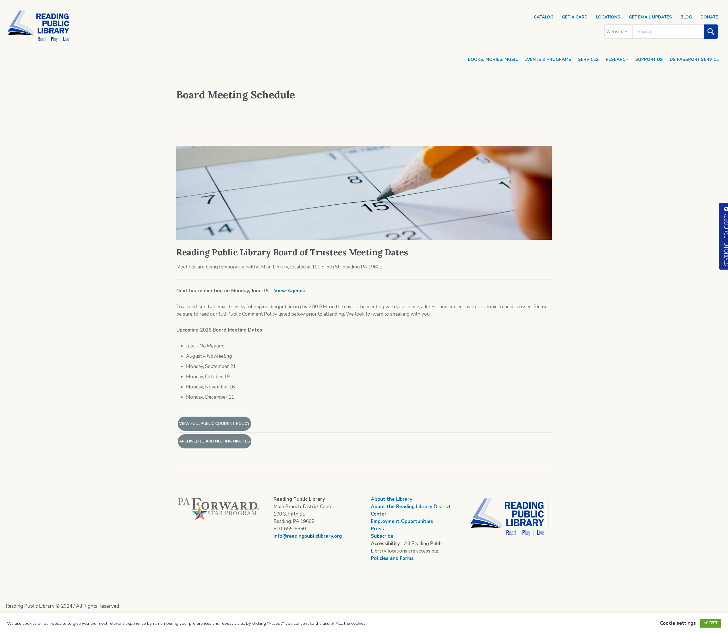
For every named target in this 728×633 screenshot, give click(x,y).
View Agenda (289, 290)
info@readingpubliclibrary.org (308, 536)
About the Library (391, 499)
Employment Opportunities (402, 521)
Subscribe (382, 536)
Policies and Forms (392, 558)
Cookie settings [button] (678, 623)
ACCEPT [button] (710, 623)
